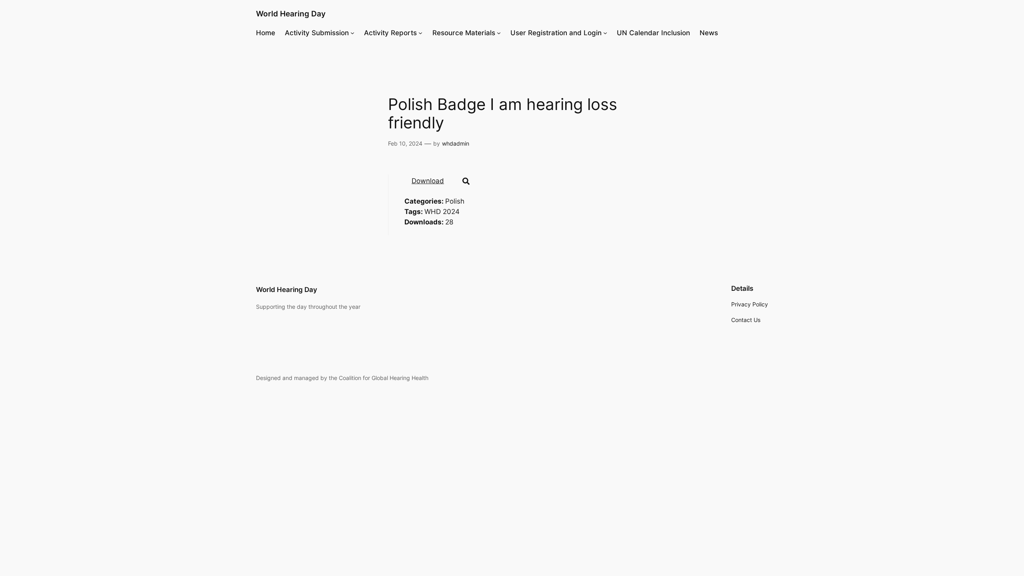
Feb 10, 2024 (405, 143)
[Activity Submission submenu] (352, 33)
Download (428, 181)
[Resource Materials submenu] (499, 33)
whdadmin (455, 143)
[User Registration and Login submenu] (605, 33)
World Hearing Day (291, 13)
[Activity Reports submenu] (420, 33)
